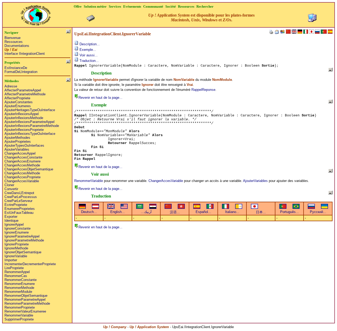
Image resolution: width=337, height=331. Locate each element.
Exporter (10, 217)
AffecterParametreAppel (22, 90)
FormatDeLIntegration (20, 72)
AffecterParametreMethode (25, 94)
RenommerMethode (19, 288)
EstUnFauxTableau (18, 213)
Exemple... (87, 50)
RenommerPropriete (19, 307)
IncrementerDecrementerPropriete (30, 264)
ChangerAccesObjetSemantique (28, 169)
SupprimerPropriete (19, 319)
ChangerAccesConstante (23, 157)
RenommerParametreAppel (25, 300)
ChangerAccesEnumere (22, 161)
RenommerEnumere (19, 284)
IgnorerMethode (16, 248)
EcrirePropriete (15, 205)
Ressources (13, 42)
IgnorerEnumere (16, 232)
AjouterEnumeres (17, 106)
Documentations (16, 46)
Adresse (10, 86)
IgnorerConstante (17, 228)
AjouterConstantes (18, 102)
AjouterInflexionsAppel (21, 114)
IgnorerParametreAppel (21, 236)
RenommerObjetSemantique (25, 296)
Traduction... (88, 61)
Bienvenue (12, 38)
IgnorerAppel (14, 224)
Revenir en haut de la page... (100, 98)
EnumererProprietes (19, 209)
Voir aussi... (88, 55)
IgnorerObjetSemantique (22, 252)
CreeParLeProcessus (20, 197)
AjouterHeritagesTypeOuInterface (29, 110)
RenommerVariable (18, 315)
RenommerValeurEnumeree (25, 311)
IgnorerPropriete (16, 244)
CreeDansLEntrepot (19, 193)
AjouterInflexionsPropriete (24, 130)
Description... (89, 44)
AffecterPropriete (17, 98)
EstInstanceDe (15, 68)
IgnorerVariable (15, 256)
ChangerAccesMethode (22, 165)
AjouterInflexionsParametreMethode (31, 126)
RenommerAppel (17, 272)
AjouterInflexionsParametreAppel (29, 122)
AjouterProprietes (17, 142)
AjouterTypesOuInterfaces (24, 145)
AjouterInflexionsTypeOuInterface (29, 134)
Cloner (9, 185)
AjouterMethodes (17, 138)
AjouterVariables (16, 149)
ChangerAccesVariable (21, 181)
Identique (11, 221)
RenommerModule (18, 292)
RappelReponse (203, 90)
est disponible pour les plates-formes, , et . (201, 17)
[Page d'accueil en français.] (35, 14)
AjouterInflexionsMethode (23, 118)
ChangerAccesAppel (20, 153)
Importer (10, 260)
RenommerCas (15, 276)
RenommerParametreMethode (27, 303)
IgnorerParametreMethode (24, 240)
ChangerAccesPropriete (22, 177)
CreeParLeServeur (18, 201)
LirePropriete (14, 268)
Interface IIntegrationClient (24, 54)
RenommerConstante (20, 280)
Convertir (11, 189)
